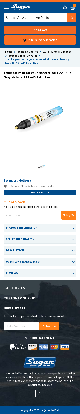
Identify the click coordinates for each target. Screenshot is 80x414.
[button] (40, 30)
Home (8, 51)
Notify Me (68, 215)
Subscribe (49, 326)
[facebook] (39, 393)
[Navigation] (6, 7)
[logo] (20, 8)
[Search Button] (71, 17)
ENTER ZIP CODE (40, 192)
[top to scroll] (69, 395)
